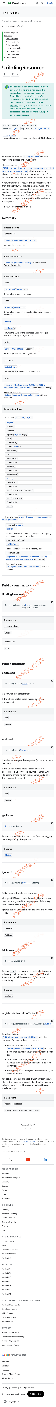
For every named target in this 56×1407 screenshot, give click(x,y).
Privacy (5, 1226)
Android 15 (6, 1277)
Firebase (5, 1370)
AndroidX (14, 96)
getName (9, 328)
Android (5, 1173)
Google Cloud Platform (11, 1374)
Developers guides (9, 1309)
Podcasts (6, 1198)
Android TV (6, 1258)
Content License (28, 1141)
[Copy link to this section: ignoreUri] (15, 872)
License (14, 1388)
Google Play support (10, 1341)
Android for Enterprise (11, 1177)
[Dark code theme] (52, 602)
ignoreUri (10, 349)
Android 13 (6, 1285)
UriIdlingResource (14, 262)
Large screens (8, 1241)
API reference (11, 13)
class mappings (22, 115)
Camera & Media (9, 1222)
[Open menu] (4, 3)
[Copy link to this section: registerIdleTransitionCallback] (40, 1013)
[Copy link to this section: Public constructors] (34, 585)
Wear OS (6, 1245)
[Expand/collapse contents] (17, 32)
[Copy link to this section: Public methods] (28, 664)
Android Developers (9, 21)
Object (15, 128)
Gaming (5, 1209)
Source (5, 1186)
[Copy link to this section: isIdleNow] (16, 950)
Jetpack (35, 96)
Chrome (5, 1366)
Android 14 (6, 1281)
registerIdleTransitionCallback (21, 385)
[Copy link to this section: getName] (15, 815)
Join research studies (10, 1345)
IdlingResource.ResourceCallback (24, 386)
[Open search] (37, 3)
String (28, 262)
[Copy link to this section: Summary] (18, 218)
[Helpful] (18, 26)
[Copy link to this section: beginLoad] (17, 673)
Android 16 (6, 1273)
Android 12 (6, 1290)
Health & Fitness (8, 1218)
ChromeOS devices (10, 1249)
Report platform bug (10, 1332)
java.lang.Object (9, 135)
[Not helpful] (22, 26)
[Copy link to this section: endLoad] (15, 739)
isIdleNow (10, 367)
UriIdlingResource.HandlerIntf (21, 240)
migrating (14, 105)
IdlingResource (41, 128)
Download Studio (9, 1317)
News (4, 1190)
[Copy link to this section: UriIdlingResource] (25, 594)
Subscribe (35, 1394)
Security (5, 1182)
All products (7, 1378)
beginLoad (10, 289)
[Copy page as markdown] (13, 74)
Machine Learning (9, 1213)
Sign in (50, 3)
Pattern (19, 349)
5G (3, 1230)
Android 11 (6, 1294)
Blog (4, 1194)
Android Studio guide (11, 1305)
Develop (24, 21)
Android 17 (6, 1269)
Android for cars (9, 1254)
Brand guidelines (27, 1388)
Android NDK (7, 1321)
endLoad (9, 307)
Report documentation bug (13, 1336)
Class (15, 446)
